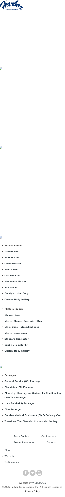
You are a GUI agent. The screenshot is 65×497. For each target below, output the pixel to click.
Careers (51, 442)
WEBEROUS (39, 482)
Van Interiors (48, 436)
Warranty (10, 456)
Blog (7, 450)
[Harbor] (11, 12)
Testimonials (12, 462)
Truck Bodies (21, 436)
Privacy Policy (32, 491)
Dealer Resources (24, 442)
